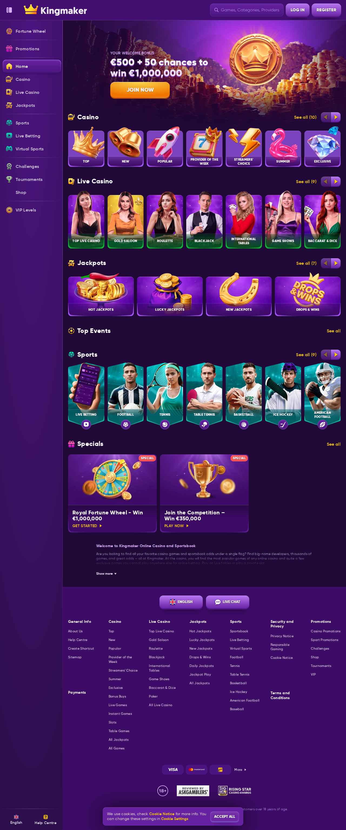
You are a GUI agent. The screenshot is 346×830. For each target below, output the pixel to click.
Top (111, 631)
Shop (315, 657)
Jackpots (91, 263)
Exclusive (116, 688)
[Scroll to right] (336, 117)
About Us (75, 631)
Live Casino (95, 181)
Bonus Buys (117, 696)
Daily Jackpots (201, 666)
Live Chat (231, 601)
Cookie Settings (174, 818)
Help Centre (78, 640)
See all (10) (305, 117)
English (185, 601)
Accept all (224, 816)
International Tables (159, 668)
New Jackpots (200, 648)
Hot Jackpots (200, 631)
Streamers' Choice (123, 670)
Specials (90, 444)
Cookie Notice (282, 658)
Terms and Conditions (280, 695)
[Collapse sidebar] (9, 10)
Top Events (94, 331)
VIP (313, 674)
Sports (87, 355)
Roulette (156, 648)
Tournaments (321, 666)
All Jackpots (119, 740)
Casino (88, 117)
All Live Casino (160, 705)
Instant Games (120, 714)
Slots (113, 722)
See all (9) (306, 181)
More (238, 770)
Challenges (320, 648)
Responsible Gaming (280, 647)
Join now (140, 89)
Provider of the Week (120, 659)
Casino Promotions (325, 631)
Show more (104, 573)
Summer (115, 679)
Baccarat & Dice (162, 688)
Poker (153, 696)
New (112, 640)
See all (334, 330)
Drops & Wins (200, 657)
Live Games (118, 705)
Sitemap (75, 657)
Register (326, 10)
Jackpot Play (200, 674)
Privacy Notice (282, 636)
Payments (77, 692)
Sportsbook (239, 631)
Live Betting (239, 640)
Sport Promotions (324, 640)
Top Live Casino (161, 631)
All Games (117, 748)
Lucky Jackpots (201, 640)
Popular (115, 648)
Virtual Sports (241, 648)
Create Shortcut (81, 648)
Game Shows (159, 679)
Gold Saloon (159, 640)
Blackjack (157, 657)
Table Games (119, 731)
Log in (298, 10)
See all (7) (306, 263)
